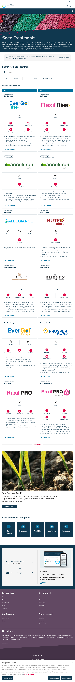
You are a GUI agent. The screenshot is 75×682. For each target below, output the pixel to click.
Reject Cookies (66, 678)
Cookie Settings (7, 678)
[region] (37, 671)
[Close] (72, 663)
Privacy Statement (29, 674)
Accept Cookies (54, 678)
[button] (19, 562)
